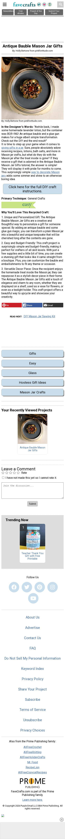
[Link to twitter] (27, 587)
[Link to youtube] (33, 598)
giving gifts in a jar (12, 147)
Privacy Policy (32, 679)
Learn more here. (32, 799)
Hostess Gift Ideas (32, 382)
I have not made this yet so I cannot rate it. (31, 477)
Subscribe (32, 699)
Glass (32, 373)
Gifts (32, 354)
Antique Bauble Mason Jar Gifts (32, 449)
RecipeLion (32, 767)
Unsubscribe (32, 720)
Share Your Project (32, 689)
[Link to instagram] (52, 587)
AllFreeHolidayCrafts (32, 757)
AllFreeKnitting (32, 752)
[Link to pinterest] (39, 587)
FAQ (32, 648)
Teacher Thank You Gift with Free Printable (32, 556)
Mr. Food (32, 762)
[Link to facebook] (14, 587)
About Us (33, 617)
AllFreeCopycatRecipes (32, 772)
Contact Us (32, 638)
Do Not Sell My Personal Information (32, 658)
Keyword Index (32, 669)
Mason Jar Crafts (32, 392)
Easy (32, 363)
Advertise (32, 628)
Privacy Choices (32, 730)
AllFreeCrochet (33, 747)
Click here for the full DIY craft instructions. (32, 189)
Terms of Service (32, 710)
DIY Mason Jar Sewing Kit (39, 316)
